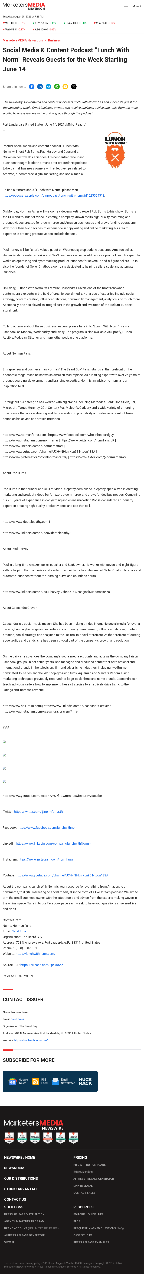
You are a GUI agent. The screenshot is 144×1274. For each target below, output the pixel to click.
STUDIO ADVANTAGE (21, 1189)
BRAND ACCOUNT (31, 1228)
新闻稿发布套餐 (83, 1171)
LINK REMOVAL (83, 1185)
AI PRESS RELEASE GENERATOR (93, 1178)
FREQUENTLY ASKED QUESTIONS (98, 1228)
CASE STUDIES (83, 1235)
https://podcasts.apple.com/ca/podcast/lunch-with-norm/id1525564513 (53, 195)
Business (54, 40)
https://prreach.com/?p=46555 (41, 965)
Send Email (19, 931)
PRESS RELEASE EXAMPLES (91, 1242)
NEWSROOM (14, 1168)
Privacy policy (33, 1263)
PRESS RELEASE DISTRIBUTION (24, 1214)
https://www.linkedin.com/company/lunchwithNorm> (53, 843)
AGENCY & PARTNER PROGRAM (24, 1221)
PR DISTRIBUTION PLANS (89, 1164)
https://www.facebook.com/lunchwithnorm (48, 827)
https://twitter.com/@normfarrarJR (38, 811)
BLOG (76, 1221)
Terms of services (14, 1263)
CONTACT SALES (84, 1192)
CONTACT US (15, 1199)
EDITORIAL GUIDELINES (88, 1214)
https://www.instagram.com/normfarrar (46, 859)
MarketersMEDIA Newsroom (23, 40)
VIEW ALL (10, 1242)
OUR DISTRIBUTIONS (21, 1178)
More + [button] (136, 6)
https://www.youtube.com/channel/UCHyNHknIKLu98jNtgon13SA (62, 875)
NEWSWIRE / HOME (19, 1157)
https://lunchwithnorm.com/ (35, 953)
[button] (125, 6)
